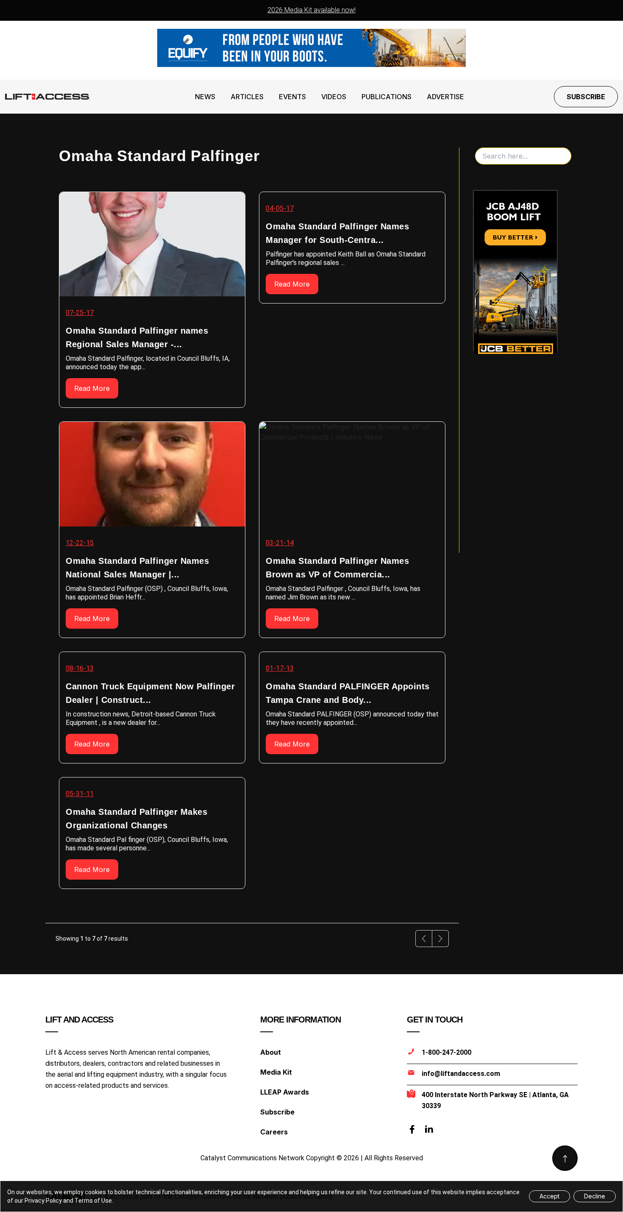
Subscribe (586, 96)
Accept (549, 1196)
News (205, 96)
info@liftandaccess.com (461, 1074)
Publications (387, 96)
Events (292, 96)
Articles (247, 96)
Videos (333, 96)
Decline (594, 1196)
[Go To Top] (565, 1158)
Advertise (445, 96)
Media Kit (276, 1072)
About (270, 1052)
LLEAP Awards (284, 1092)
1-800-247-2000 (446, 1052)
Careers (274, 1132)
